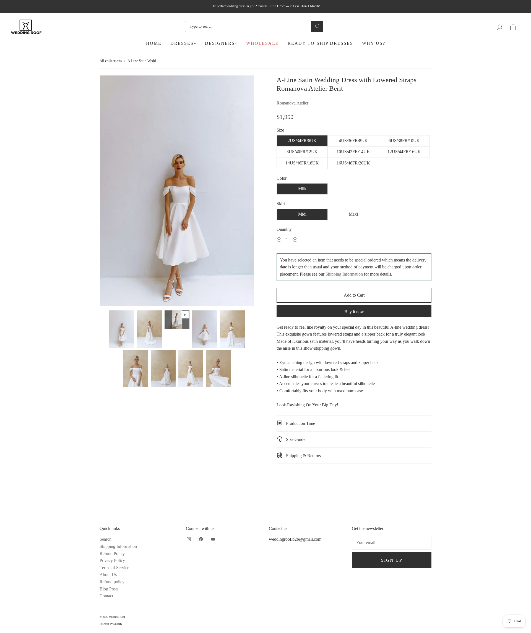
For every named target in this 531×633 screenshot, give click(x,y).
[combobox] (248, 26)
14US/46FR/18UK (302, 163)
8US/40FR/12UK (302, 151)
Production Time (300, 423)
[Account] (499, 26)
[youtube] (213, 539)
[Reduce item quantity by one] (279, 240)
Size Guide (295, 439)
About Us (108, 574)
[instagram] (189, 539)
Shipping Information (344, 274)
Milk (302, 188)
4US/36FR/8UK (353, 140)
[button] (115, 191)
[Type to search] (248, 26)
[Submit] (317, 26)
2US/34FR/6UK (302, 140)
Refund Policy (112, 553)
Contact (106, 595)
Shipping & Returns (303, 455)
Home (154, 43)
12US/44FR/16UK (404, 151)
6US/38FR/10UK (404, 140)
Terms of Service (114, 567)
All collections (111, 61)
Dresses (182, 43)
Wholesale (262, 43)
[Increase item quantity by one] (295, 240)
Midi (302, 214)
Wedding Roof (117, 616)
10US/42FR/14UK (353, 151)
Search (105, 539)
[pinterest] (201, 539)
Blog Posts (109, 589)
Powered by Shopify (111, 623)
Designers (220, 43)
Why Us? (373, 43)
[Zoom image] (177, 191)
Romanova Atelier (292, 103)
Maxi (353, 214)
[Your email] (391, 543)
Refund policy (112, 581)
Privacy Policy (112, 560)
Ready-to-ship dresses (320, 43)
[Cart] (513, 26)
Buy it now (354, 311)
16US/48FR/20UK (353, 163)
